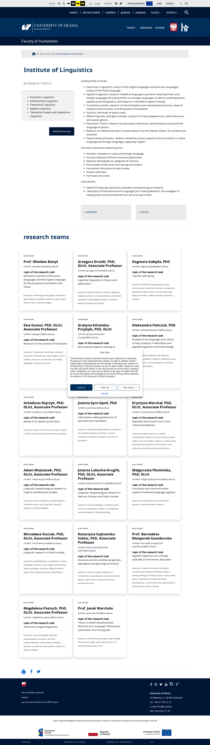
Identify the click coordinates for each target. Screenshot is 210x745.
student (73, 12)
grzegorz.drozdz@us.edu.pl (100, 270)
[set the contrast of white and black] (73, 3)
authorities (91, 212)
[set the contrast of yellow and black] (82, 3)
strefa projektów (136, 3)
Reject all (105, 387)
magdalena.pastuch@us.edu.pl (47, 617)
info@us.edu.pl (164, 706)
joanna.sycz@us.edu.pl (97, 407)
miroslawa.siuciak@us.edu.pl (46, 543)
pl (181, 3)
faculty (154, 12)
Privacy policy (25, 742)
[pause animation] (116, 3)
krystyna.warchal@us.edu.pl (155, 411)
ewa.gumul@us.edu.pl (43, 334)
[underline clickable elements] (120, 3)
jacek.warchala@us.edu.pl (99, 613)
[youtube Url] (166, 684)
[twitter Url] (161, 684)
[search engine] (187, 12)
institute (171, 12)
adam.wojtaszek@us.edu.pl (46, 479)
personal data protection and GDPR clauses (39, 702)
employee (140, 12)
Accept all (81, 387)
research (159, 27)
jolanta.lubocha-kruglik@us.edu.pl (103, 483)
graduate (125, 12)
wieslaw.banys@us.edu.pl (45, 266)
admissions (146, 27)
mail (159, 3)
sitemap (24, 697)
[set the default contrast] (59, 3)
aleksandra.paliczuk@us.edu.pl (156, 329)
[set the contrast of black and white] (68, 3)
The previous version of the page (74, 742)
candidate (110, 12)
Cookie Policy (105, 393)
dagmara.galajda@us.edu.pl (154, 266)
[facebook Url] (151, 684)
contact (170, 3)
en (186, 3)
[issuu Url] (171, 684)
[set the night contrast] (63, 3)
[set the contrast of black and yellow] (78, 3)
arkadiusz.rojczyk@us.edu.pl (46, 411)
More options (128, 387)
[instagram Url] (156, 684)
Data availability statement (32, 692)
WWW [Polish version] (62, 131)
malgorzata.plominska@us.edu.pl (158, 479)
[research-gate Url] (177, 684)
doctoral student (91, 12)
